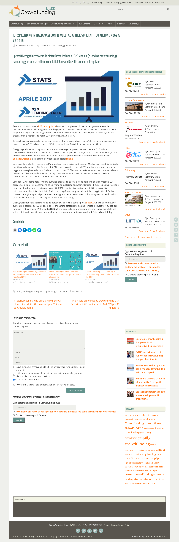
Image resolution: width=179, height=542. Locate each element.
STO (156, 480)
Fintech (132, 450)
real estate (159, 466)
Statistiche (159, 2)
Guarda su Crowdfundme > (152, 142)
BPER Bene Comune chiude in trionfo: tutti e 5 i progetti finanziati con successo (150, 382)
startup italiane (144, 479)
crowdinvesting (149, 428)
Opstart (150, 458)
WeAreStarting (149, 483)
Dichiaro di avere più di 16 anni (30, 415)
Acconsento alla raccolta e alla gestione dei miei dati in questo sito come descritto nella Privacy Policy (65, 411)
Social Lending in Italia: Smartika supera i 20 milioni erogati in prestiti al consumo (65, 274)
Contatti (108, 2)
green (144, 450)
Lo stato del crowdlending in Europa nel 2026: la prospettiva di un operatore (150, 342)
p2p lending (49, 291)
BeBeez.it (90, 202)
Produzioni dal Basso (144, 466)
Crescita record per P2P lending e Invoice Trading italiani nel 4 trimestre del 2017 (102, 274)
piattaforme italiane (143, 463)
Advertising (97, 2)
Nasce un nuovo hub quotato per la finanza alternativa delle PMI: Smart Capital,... (150, 369)
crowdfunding (148, 418)
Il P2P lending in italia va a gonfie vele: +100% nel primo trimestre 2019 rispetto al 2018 (30, 274)
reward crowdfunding (139, 474)
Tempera (148, 536)
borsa (153, 415)
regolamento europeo (143, 470)
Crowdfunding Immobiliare (143, 423)
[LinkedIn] (84, 2)
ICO (149, 450)
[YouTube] (77, 2)
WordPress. (161, 536)
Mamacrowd (138, 458)
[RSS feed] (88, 2)
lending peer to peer (33, 291)
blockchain (144, 415)
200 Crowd (128, 415)
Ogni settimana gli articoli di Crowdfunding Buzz (36, 402)
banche (135, 415)
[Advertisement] (147, 306)
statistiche (61, 291)
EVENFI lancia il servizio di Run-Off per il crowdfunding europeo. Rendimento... (149, 356)
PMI (154, 462)
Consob (138, 419)
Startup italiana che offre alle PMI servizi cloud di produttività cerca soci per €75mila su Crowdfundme (38, 304)
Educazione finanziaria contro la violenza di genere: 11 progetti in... (150, 395)
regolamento (129, 470)
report (155, 470)
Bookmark (77, 291)
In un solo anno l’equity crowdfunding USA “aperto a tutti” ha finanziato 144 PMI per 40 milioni (95, 304)
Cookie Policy (123, 525)
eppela (141, 432)
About (16, 536)
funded (139, 450)
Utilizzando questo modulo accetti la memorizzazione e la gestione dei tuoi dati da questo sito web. (49, 375)
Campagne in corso (122, 2)
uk (159, 479)
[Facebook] (73, 2)
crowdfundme (134, 428)
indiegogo (154, 450)
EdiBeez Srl (75, 525)
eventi (153, 445)
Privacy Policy (110, 525)
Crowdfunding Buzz (25, 45)
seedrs (155, 475)
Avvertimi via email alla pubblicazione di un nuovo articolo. (46, 384)
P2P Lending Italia (47, 126)
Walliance (140, 483)
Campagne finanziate (143, 2)
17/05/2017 (45, 45)
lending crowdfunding (136, 454)
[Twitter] (80, 2)
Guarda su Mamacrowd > (153, 94)
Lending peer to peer (66, 45)
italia (19, 291)
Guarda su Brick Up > (155, 209)
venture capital (130, 483)
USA (162, 480)
